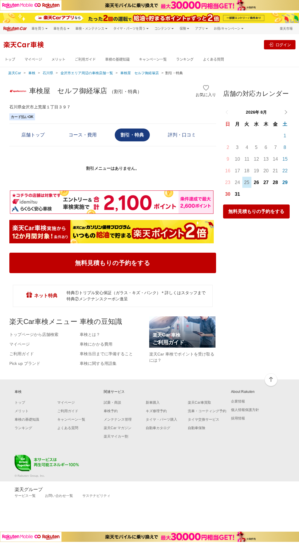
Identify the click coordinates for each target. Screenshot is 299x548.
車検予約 (111, 411)
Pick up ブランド (24, 363)
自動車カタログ (158, 428)
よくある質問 (213, 59)
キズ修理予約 (156, 411)
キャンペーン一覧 (153, 59)
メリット (58, 59)
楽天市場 (286, 28)
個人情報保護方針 (245, 410)
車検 (31, 73)
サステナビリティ (96, 496)
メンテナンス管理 (118, 419)
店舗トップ (33, 134)
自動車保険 (196, 428)
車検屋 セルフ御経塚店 (139, 73)
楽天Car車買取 (199, 402)
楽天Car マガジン (117, 428)
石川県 (48, 73)
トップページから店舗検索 (33, 334)
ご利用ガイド (85, 59)
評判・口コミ (182, 134)
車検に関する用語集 (98, 363)
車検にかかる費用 (96, 344)
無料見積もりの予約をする (256, 211)
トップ (10, 59)
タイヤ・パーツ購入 (161, 419)
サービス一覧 (25, 496)
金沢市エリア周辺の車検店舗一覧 (86, 73)
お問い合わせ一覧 (59, 496)
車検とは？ (90, 334)
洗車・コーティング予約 (207, 411)
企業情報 (238, 401)
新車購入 (153, 402)
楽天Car (14, 73)
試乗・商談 (112, 402)
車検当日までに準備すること (106, 353)
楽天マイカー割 (116, 436)
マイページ (33, 59)
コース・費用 (83, 134)
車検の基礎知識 (117, 59)
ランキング (185, 59)
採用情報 (238, 418)
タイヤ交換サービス (203, 419)
